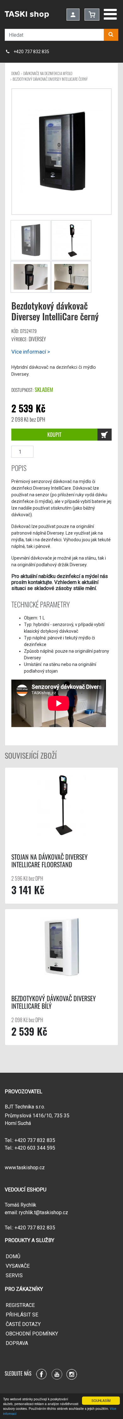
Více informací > (30, 351)
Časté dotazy (23, 1324)
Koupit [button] (54, 434)
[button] (111, 35)
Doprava (17, 1343)
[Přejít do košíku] (92, 15)
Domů (13, 1256)
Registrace (20, 1305)
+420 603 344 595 (35, 1148)
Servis (14, 1275)
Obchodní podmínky (32, 1334)
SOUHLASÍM (100, 1400)
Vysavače (18, 1266)
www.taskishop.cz (25, 1168)
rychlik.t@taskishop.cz (43, 1212)
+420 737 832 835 (31, 51)
